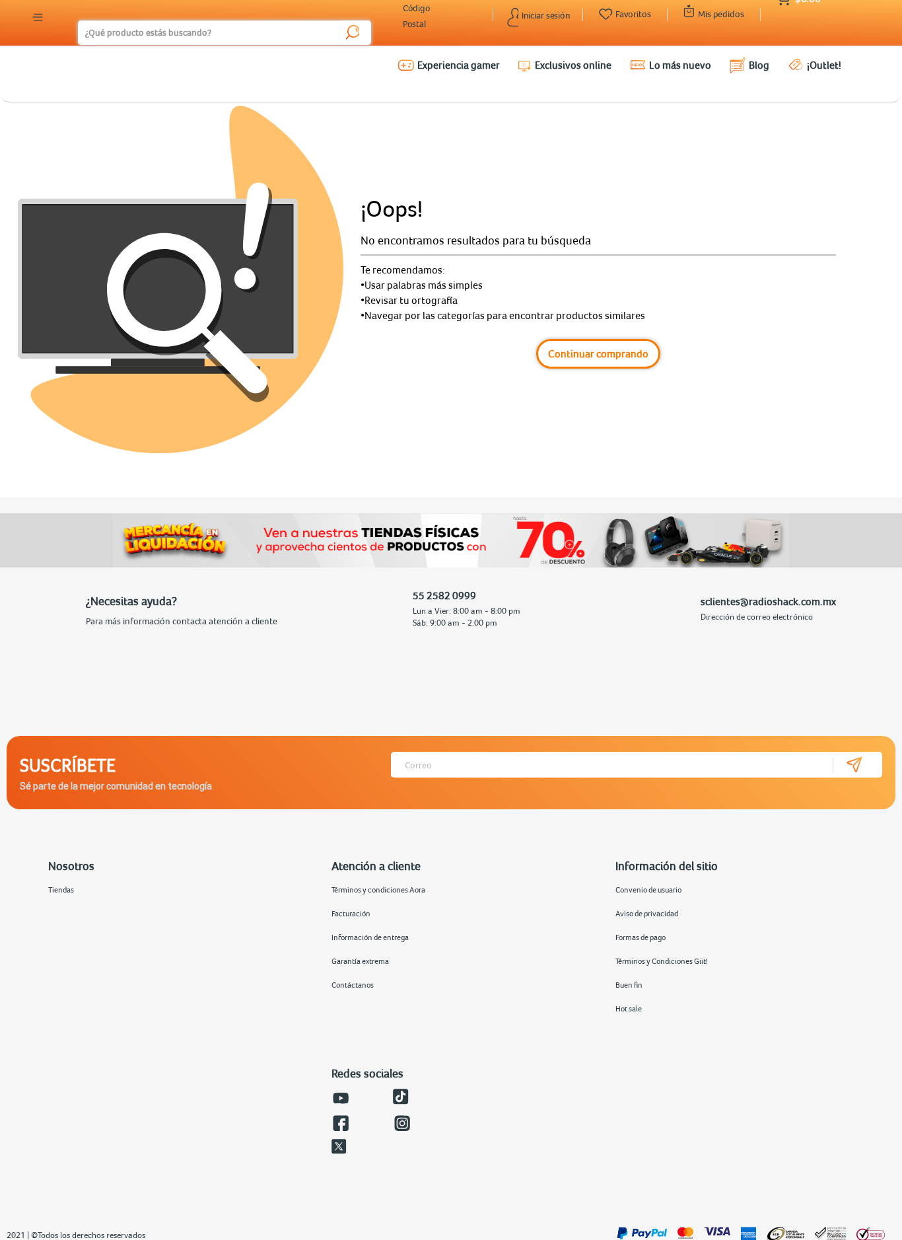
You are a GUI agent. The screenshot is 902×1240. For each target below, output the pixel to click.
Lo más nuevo (680, 65)
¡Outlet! (824, 65)
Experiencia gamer (458, 65)
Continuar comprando (598, 353)
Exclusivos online (573, 65)
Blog (759, 65)
